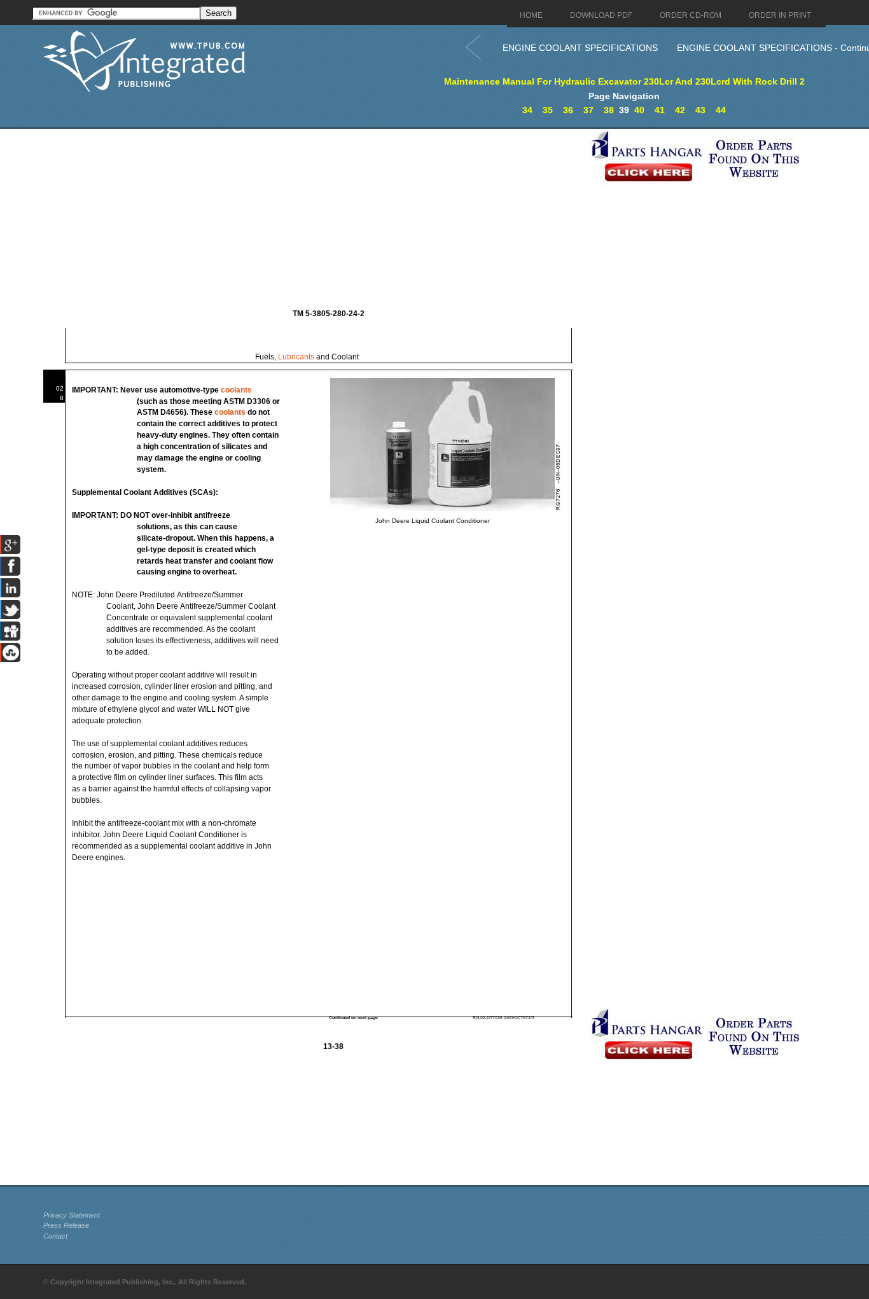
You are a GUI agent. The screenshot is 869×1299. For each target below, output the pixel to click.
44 (721, 110)
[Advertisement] (313, 218)
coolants (236, 390)
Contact (55, 1236)
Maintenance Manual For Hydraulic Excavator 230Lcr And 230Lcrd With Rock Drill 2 (624, 81)
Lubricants (296, 356)
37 (588, 110)
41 (660, 110)
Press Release (66, 1225)
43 (700, 110)
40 (639, 110)
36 (568, 110)
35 (548, 110)
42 (680, 110)
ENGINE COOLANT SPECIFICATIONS (580, 48)
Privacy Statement (71, 1215)
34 (527, 110)
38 (609, 110)
